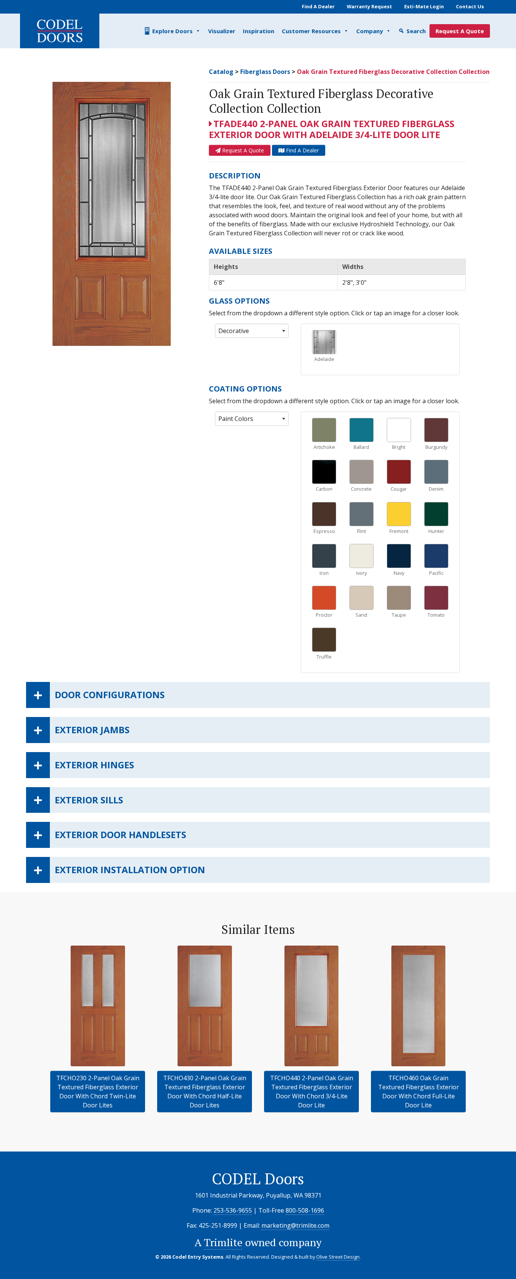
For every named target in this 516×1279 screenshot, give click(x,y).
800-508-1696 (305, 1210)
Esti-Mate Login (424, 6)
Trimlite (223, 1242)
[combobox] (252, 331)
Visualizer (221, 31)
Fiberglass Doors (265, 72)
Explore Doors (172, 31)
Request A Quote (460, 31)
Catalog (221, 72)
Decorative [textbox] (233, 331)
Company (369, 31)
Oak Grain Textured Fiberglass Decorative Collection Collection (393, 72)
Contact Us (470, 6)
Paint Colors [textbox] (235, 419)
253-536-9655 (232, 1210)
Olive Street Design (338, 1256)
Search (416, 31)
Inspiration (258, 31)
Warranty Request (369, 6)
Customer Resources (311, 31)
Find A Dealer (318, 6)
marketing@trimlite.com (295, 1225)
